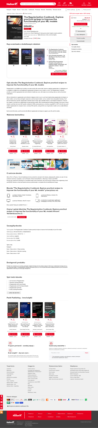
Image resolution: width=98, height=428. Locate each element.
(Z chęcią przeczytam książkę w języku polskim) (50, 33)
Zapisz (86, 352)
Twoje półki (9, 375)
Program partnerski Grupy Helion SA (77, 368)
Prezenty (8, 379)
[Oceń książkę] (32, 34)
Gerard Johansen (12, 329)
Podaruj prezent (87, 9)
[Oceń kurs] (11, 217)
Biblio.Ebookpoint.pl (72, 416)
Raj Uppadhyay (50, 146)
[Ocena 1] (28, 35)
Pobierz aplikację (71, 9)
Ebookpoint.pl (80, 413)
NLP (19, 253)
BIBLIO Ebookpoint (74, 373)
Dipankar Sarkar (52, 59)
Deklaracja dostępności (33, 376)
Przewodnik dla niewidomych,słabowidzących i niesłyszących (34, 371)
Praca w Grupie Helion (74, 377)
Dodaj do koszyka (80, 24)
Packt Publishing (35, 33)
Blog (29, 383)
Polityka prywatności (32, 375)
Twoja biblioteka (10, 373)
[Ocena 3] (31, 35)
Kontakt (29, 390)
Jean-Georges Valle (50, 329)
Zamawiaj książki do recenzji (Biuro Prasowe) (79, 372)
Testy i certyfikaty (10, 380)
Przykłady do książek (53, 375)
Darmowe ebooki (57, 9)
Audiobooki (31, 9)
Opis (74, 44)
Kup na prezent (81, 31)
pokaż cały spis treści (14, 292)
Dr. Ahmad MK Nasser (36, 146)
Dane (8, 249)
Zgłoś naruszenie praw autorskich (56, 379)
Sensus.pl (40, 413)
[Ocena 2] (29, 35)
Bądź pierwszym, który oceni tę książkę (47, 34)
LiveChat (29, 388)
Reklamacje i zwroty (32, 392)
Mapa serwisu (31, 387)
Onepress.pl (30, 413)
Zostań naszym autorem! (54, 370)
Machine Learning (22, 251)
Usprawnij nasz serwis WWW (34, 382)
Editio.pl (49, 413)
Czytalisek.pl (50, 416)
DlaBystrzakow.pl (61, 413)
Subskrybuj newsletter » (57, 346)
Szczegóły (75, 46)
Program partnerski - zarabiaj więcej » (21, 346)
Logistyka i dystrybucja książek (76, 379)
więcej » (66, 357)
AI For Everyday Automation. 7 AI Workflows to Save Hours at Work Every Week (57, 57)
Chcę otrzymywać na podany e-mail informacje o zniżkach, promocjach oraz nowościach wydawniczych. (66, 357)
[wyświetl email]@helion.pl (33, 423)
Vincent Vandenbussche (32, 31)
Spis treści (75, 51)
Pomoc (24, 204)
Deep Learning (21, 249)
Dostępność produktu (76, 49)
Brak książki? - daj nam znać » (18, 353)
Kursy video (24, 9)
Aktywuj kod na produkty (12, 377)
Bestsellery (49, 9)
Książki (14, 9)
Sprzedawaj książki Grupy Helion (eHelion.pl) (79, 370)
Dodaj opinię (22, 217)
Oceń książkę (52, 372)
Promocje (37, 9)
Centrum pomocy (31, 368)
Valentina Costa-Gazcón (37, 329)
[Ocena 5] (34, 35)
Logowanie (9, 368)
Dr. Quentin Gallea (60, 146)
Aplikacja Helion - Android (12, 382)
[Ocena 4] (33, 35)
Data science (13, 249)
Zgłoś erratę (9, 244)
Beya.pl (39, 416)
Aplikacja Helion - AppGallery (13, 386)
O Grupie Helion (52, 368)
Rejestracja (9, 370)
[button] (67, 126)
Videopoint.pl (31, 416)
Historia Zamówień (10, 372)
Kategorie (9, 9)
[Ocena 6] (36, 35)
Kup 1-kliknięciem (81, 34)
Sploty (59, 416)
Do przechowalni (80, 41)
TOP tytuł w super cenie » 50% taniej (79, 13)
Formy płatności (31, 380)
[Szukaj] (54, 3)
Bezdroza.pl (70, 413)
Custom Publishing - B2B (75, 375)
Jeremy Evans (51, 68)
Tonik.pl (89, 421)
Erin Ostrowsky (28, 329)
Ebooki (19, 9)
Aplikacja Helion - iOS (11, 384)
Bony (79, 9)
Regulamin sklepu (31, 373)
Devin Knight (22, 329)
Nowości (43, 9)
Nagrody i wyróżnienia (53, 377)
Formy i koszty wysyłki (32, 378)
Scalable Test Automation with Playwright (50, 142)
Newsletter (30, 385)
